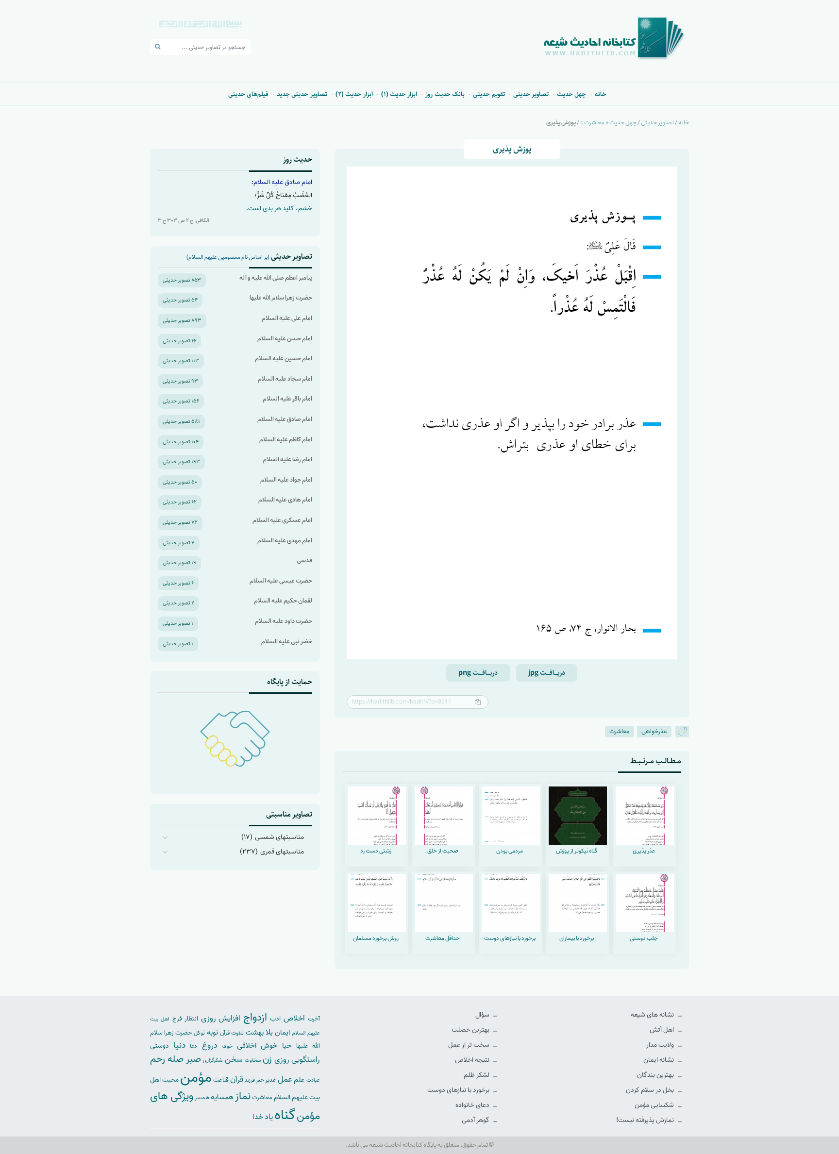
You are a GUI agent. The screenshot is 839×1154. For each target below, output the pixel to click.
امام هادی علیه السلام (285, 500)
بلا (269, 1032)
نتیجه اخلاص (473, 1060)
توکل (199, 1033)
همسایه (222, 1097)
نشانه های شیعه (653, 1014)
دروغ (210, 1045)
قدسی (304, 560)
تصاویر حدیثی (531, 94)
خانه (600, 94)
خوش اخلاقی (257, 1045)
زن (267, 1059)
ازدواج (255, 1017)
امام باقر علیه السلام (287, 399)
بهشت (255, 1032)
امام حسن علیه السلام (284, 339)
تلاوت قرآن (232, 1033)
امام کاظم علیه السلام (285, 440)
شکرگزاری (212, 1060)
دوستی (159, 1046)
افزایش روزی (221, 1018)
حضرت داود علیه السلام (283, 621)
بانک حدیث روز (445, 94)
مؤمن (196, 1077)
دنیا (179, 1045)
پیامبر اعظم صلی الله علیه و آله (275, 278)
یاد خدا (262, 1116)
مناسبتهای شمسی (279, 837)
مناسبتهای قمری (282, 851)
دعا (193, 1046)
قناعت (221, 1080)
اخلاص (294, 1018)
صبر (193, 1059)
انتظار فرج (185, 1019)
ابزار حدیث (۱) (399, 94)
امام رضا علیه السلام (287, 459)
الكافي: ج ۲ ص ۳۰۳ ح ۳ (183, 220)
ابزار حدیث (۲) (354, 94)
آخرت (314, 1019)
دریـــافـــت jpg (546, 673)
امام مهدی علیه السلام (284, 540)
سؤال (483, 1014)
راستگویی (305, 1059)
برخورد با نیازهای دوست (459, 1090)
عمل (285, 1079)
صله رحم (167, 1059)
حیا (287, 1045)
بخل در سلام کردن (650, 1090)
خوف (227, 1046)
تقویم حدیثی (488, 94)
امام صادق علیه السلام (284, 419)
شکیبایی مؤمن (655, 1105)
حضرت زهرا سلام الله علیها (281, 298)
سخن (234, 1059)
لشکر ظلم (477, 1075)
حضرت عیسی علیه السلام (281, 581)
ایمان (282, 1032)
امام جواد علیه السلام (286, 480)
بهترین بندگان (656, 1075)
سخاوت (253, 1060)
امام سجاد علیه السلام (285, 379)
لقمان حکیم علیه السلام (283, 601)
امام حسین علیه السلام (283, 358)
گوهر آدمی (476, 1120)
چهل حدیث (571, 94)
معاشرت (619, 731)
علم (299, 1080)
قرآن (236, 1079)
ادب (275, 1018)
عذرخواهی (654, 731)
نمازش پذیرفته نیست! (645, 1120)
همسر (202, 1098)
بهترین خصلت (471, 1030)
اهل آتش (662, 1030)
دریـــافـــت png (478, 673)
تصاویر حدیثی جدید (302, 94)
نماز (243, 1096)
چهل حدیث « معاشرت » (608, 122)
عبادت (313, 1080)
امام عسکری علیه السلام (282, 520)
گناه (284, 1115)
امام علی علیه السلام (287, 318)
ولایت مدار (660, 1045)
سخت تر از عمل (469, 1045)
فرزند (250, 1080)
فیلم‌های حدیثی (248, 94)
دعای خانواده (473, 1105)
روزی (281, 1060)
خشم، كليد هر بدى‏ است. (279, 208)
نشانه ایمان (659, 1060)
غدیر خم (266, 1080)
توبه (212, 1032)
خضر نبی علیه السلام (286, 641)
